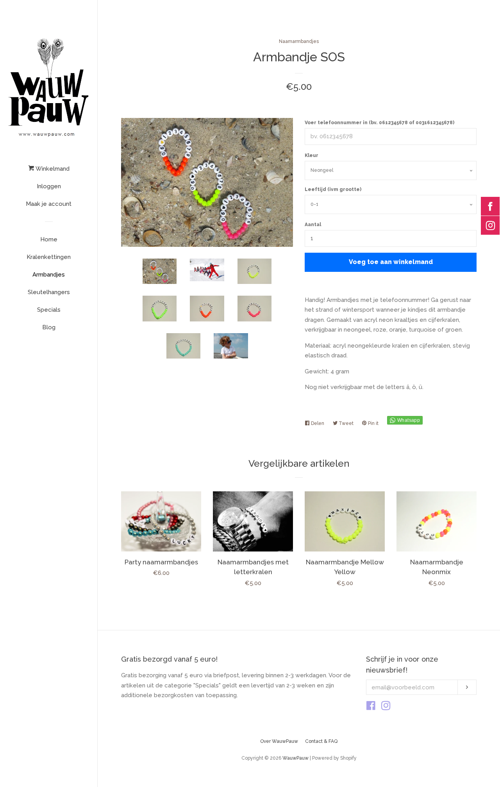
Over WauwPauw (279, 741)
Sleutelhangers (49, 292)
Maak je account (48, 203)
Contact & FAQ (321, 741)
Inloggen (49, 186)
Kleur (311, 155)
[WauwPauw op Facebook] (371, 707)
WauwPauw (295, 758)
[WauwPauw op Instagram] (386, 707)
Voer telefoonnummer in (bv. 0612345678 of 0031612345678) (379, 122)
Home (48, 239)
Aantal (313, 224)
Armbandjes (48, 274)
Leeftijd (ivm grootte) (333, 189)
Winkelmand (52, 168)
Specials (49, 309)
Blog (48, 327)
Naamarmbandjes (299, 41)
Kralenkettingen (49, 257)
